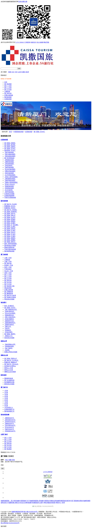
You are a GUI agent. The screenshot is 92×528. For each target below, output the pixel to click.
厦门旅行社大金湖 (10, 295)
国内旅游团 (4, 201)
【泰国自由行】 (9, 418)
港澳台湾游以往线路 (10, 352)
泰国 (9, 72)
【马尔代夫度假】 (10, 313)
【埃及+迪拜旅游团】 (11, 177)
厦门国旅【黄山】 (10, 215)
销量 (10, 460)
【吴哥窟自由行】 (10, 425)
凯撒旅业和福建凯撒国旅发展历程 (60, 500)
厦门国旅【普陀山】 (10, 358)
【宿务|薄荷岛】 (9, 311)
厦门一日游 (8, 274)
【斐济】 (7, 328)
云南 (19, 72)
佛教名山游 (4, 355)
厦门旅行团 (8, 263)
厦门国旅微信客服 (77, 500)
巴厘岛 (23, 72)
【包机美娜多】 (9, 319)
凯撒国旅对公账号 (38, 502)
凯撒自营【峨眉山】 (10, 362)
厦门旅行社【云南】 (10, 204)
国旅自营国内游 (9, 247)
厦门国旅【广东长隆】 (11, 225)
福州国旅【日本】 (10, 150)
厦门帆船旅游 (8, 293)
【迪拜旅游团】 (9, 167)
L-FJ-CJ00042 (19, 42)
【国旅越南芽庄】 (10, 322)
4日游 (6, 396)
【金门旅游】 (8, 348)
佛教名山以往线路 (10, 371)
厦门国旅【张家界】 (10, 211)
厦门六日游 (8, 284)
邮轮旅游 (3, 375)
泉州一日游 (8, 267)
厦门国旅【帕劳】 (10, 334)
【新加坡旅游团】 (10, 156)
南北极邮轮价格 (9, 382)
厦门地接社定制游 (10, 297)
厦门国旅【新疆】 (10, 238)
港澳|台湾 (4, 341)
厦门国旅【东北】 (10, 232)
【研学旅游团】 (9, 192)
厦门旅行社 (4, 387)
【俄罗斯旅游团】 (10, 180)
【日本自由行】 (9, 427)
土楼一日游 (8, 258)
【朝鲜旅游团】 (9, 186)
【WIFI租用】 (8, 190)
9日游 (6, 405)
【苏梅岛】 (8, 330)
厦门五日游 (8, 282)
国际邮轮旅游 (8, 378)
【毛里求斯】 (8, 332)
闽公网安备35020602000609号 (10, 523)
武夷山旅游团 (8, 290)
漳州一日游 (8, 273)
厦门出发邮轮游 (9, 380)
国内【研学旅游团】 (10, 243)
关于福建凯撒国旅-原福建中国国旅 (38, 500)
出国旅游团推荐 (9, 195)
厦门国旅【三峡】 (10, 236)
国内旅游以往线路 (10, 245)
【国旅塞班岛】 (9, 315)
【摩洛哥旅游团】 (10, 171)
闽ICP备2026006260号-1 (30, 511)
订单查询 (27, 42)
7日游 (6, 402)
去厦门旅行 (4, 434)
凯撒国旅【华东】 (10, 208)
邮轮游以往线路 (9, 384)
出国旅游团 (28, 131)
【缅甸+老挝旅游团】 (11, 182)
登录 (19, 1)
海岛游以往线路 (9, 338)
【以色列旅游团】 (10, 169)
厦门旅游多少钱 (9, 286)
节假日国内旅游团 (10, 249)
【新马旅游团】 (9, 152)
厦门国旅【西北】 (10, 242)
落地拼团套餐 (5, 414)
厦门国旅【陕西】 (10, 221)
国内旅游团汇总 (9, 411)
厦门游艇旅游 (8, 291)
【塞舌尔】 (8, 326)
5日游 (6, 398)
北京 (13, 72)
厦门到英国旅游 (9, 158)
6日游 (6, 400)
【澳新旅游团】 (9, 162)
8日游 (6, 404)
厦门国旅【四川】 (10, 213)
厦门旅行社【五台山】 (11, 364)
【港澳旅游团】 (9, 346)
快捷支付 (33, 42)
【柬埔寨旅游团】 (10, 178)
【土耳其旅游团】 (10, 175)
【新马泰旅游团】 (10, 154)
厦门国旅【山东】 (10, 217)
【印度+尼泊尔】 (9, 184)
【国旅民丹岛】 (9, 321)
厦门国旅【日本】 (39, 131)
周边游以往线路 (9, 299)
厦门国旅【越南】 (10, 146)
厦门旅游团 (4, 254)
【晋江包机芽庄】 (10, 317)
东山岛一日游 (8, 271)
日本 (16, 72)
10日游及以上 (8, 407)
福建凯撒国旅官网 (17, 511)
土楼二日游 (8, 261)
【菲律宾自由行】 (10, 421)
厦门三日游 (8, 278)
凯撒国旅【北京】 (10, 206)
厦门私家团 (8, 449)
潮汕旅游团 (8, 288)
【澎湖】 (7, 350)
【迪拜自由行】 (9, 429)
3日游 (6, 394)
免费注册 (24, 1)
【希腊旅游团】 (9, 160)
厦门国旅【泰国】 (10, 143)
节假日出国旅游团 (10, 197)
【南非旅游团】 (9, 173)
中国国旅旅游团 (18, 131)
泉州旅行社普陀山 (10, 366)
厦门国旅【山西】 (10, 226)
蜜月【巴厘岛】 (9, 306)
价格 (13, 460)
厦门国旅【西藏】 (10, 240)
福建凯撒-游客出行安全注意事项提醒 (20, 502)
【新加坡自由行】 (10, 420)
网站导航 (46, 42)
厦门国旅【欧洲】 (10, 145)
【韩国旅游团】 (9, 188)
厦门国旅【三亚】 (10, 234)
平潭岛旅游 (8, 269)
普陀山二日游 (8, 368)
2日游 (6, 392)
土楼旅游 (7, 259)
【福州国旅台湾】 (10, 344)
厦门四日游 (8, 280)
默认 (6, 460)
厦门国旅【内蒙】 (10, 223)
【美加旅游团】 (9, 163)
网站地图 (47, 502)
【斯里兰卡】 (8, 336)
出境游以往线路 (9, 194)
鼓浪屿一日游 (8, 265)
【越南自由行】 (9, 423)
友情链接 (52, 502)
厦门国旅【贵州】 (10, 228)
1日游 (6, 390)
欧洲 (27, 72)
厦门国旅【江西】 (10, 230)
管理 (63, 502)
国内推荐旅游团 (9, 251)
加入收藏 (40, 42)
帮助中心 (59, 502)
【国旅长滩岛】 (9, 324)
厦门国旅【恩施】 (10, 219)
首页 (10, 131)
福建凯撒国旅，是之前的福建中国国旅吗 (14, 500)
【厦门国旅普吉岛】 (10, 309)
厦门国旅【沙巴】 (10, 307)
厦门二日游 (8, 276)
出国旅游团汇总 (9, 409)
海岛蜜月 (3, 302)
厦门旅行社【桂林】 (10, 210)
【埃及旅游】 (8, 165)
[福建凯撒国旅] (46, 129)
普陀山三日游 (8, 370)
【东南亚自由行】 (10, 431)
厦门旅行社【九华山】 (11, 360)
